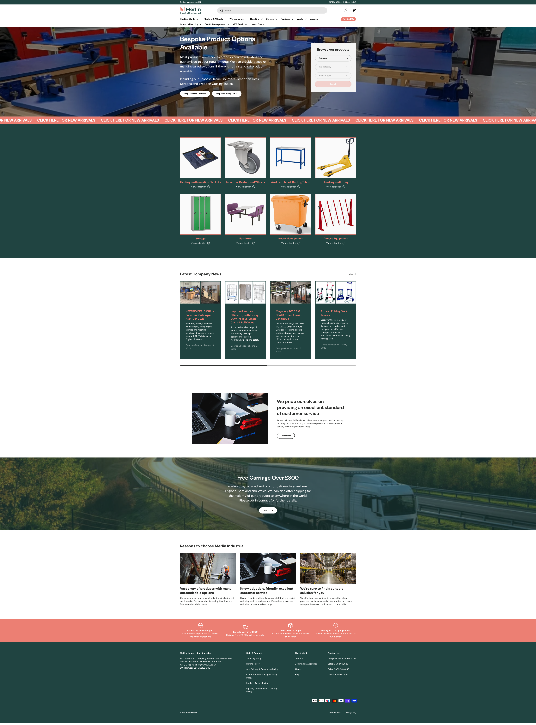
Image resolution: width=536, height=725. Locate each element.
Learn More (286, 435)
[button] (354, 10)
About (298, 669)
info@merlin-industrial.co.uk (342, 658)
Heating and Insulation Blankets (200, 182)
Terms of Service (335, 713)
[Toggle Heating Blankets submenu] (200, 19)
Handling (254, 19)
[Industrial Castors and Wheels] (245, 158)
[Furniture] (245, 214)
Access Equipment (336, 238)
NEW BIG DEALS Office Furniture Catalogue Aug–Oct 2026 (200, 315)
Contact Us (268, 510)
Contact (299, 658)
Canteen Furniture (227, 85)
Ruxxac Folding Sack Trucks (334, 313)
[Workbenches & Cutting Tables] (290, 158)
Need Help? (350, 2)
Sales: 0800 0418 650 (338, 669)
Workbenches (236, 19)
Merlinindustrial (191, 713)
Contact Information (338, 674)
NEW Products (240, 24)
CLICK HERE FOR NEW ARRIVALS (40, 120)
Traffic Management (215, 24)
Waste (300, 19)
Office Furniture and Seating (196, 85)
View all (352, 274)
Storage (270, 19)
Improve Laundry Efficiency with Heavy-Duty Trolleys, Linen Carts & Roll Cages (245, 317)
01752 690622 (335, 2)
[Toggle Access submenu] (320, 19)
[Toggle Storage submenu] (276, 19)
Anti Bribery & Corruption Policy (262, 669)
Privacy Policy (351, 713)
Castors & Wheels (213, 19)
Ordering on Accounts (306, 663)
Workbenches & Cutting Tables (290, 182)
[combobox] (272, 10)
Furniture (285, 19)
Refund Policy (253, 663)
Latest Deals (257, 24)
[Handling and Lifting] (335, 158)
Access (314, 19)
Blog (297, 674)
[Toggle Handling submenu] (261, 19)
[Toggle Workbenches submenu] (245, 19)
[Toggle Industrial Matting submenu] (200, 24)
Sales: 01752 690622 (338, 663)
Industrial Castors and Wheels (245, 182)
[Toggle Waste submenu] (305, 19)
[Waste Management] (290, 214)
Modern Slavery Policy (257, 683)
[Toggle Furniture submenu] (292, 19)
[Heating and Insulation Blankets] (200, 158)
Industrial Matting (189, 24)
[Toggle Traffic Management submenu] (228, 24)
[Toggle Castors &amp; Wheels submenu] (225, 19)
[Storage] (200, 214)
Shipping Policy (253, 658)
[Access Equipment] (335, 214)
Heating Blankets (189, 19)
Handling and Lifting (336, 182)
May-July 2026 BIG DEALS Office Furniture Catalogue (290, 315)
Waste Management (290, 238)
